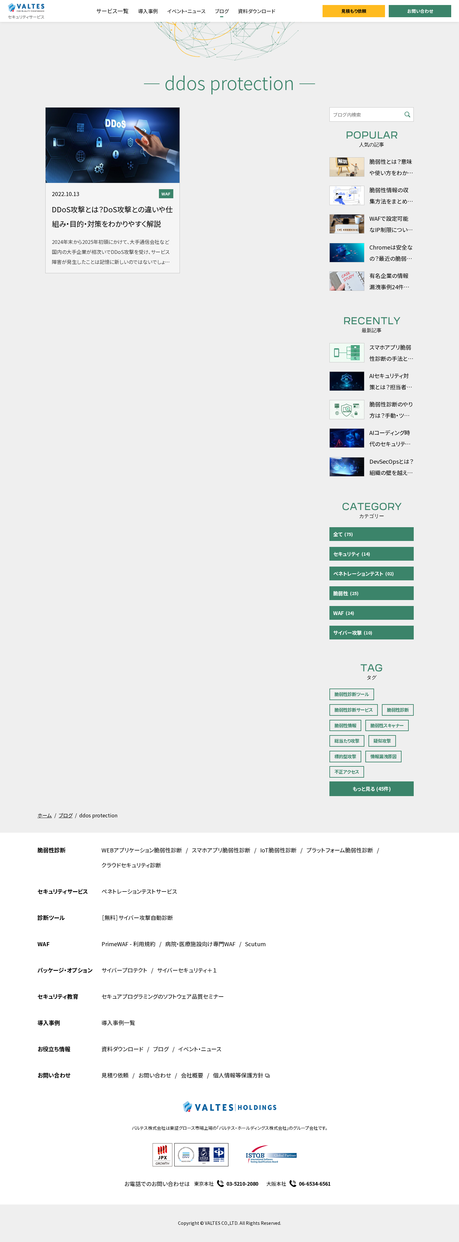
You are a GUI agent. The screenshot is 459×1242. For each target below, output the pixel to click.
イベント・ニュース (186, 11)
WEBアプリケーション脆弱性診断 (141, 850)
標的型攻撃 (345, 756)
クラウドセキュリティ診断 (131, 865)
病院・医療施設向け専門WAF (200, 944)
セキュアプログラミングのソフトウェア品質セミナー (162, 996)
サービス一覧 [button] (112, 11)
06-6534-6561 (315, 1183)
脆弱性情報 (345, 725)
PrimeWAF (114, 944)
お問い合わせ (420, 11)
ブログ (222, 11)
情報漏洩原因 (383, 756)
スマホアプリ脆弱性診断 (221, 850)
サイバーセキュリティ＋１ (187, 970)
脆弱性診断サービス (353, 709)
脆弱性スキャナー (387, 725)
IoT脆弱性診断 (278, 850)
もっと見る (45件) (372, 788)
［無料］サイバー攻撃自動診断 (137, 917)
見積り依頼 (115, 1075)
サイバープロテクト (124, 970)
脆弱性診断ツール (351, 694)
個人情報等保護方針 (238, 1075)
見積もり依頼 (353, 11)
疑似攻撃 (382, 740)
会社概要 (192, 1075)
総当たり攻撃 (346, 740)
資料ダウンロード (256, 11)
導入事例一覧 (118, 1022)
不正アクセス (346, 771)
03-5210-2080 (242, 1183)
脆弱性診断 (398, 709)
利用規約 (144, 944)
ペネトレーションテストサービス (139, 891)
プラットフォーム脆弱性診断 (339, 850)
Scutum (255, 944)
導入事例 (148, 11)
